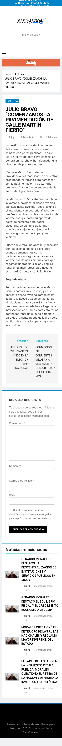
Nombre (15, 466)
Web (12, 495)
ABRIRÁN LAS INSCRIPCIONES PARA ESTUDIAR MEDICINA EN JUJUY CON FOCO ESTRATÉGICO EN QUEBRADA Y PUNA (31, 3)
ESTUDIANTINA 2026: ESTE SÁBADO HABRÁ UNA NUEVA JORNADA (33, 8)
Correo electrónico (21, 480)
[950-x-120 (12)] (31, 62)
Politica (12, 101)
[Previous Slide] (53, 2)
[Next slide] (58, 2)
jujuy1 (12, 137)
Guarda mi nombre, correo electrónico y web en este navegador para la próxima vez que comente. (30, 514)
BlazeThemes (30, 732)
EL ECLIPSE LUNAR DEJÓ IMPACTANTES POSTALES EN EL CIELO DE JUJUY (32, 5)
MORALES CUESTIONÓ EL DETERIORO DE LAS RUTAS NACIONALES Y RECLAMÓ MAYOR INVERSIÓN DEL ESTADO (39, 636)
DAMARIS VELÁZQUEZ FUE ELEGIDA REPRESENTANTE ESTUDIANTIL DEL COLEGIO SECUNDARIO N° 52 (33, 11)
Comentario (17, 423)
